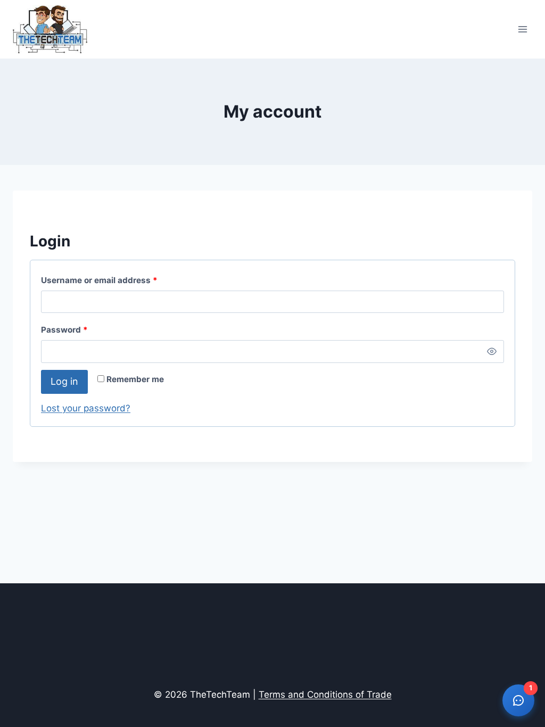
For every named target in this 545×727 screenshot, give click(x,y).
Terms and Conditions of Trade (325, 694)
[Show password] (492, 351)
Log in (64, 381)
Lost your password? (85, 408)
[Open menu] (522, 29)
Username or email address (117, 280)
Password (82, 329)
